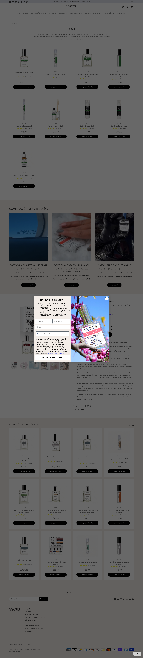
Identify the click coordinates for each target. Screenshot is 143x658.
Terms (62, 353)
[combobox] (39, 334)
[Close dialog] (107, 298)
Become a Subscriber (52, 358)
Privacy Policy (53, 353)
